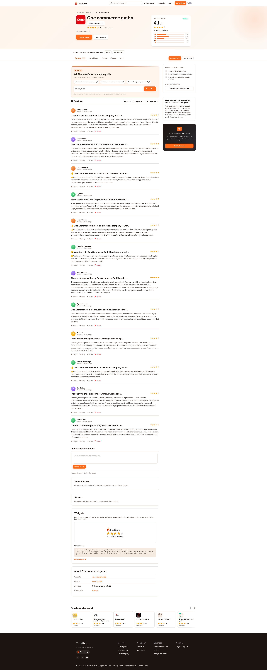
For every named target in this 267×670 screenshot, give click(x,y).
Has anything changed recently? (139, 82)
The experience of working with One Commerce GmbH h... (100, 199)
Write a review (149, 3)
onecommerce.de (99, 577)
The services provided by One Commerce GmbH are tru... (99, 278)
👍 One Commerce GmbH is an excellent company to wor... (100, 367)
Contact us (141, 650)
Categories (161, 3)
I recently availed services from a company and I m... (97, 115)
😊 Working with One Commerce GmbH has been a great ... (100, 252)
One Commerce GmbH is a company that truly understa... (99, 144)
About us (140, 647)
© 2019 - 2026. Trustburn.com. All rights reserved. (93, 666)
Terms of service (130, 666)
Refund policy (143, 666)
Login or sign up (182, 647)
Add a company (123, 654)
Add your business (160, 654)
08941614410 (97, 581)
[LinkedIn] (87, 657)
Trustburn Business (161, 647)
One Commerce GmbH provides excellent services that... (99, 309)
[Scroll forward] (194, 608)
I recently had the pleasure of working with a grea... (97, 393)
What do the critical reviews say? (86, 82)
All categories (122, 647)
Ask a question (79, 467)
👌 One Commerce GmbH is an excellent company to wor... (100, 225)
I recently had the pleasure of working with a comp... (97, 338)
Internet (88, 12)
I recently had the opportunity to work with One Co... (97, 425)
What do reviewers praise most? (113, 82)
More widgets (79, 559)
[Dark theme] (189, 3)
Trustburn (83, 643)
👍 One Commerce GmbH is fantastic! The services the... (99, 173)
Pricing (156, 650)
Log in (170, 3)
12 (119, 536)
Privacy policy (118, 666)
